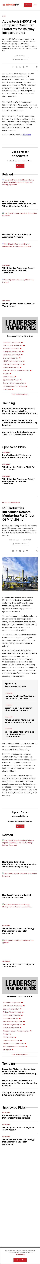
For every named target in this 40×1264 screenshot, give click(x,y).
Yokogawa (7, 389)
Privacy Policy (20, 1254)
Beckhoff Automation (11, 348)
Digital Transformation (11, 502)
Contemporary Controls (11, 355)
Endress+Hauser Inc (10, 358)
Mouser (6, 374)
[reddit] (23, 67)
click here (27, 135)
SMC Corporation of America (14, 386)
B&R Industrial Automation (12, 345)
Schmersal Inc (8, 377)
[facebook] (13, 67)
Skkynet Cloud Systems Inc (13, 383)
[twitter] (20, 67)
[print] (37, 67)
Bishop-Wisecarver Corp (12, 352)
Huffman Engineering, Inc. (12, 364)
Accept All (20, 1260)
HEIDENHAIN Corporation (12, 361)
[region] (20, 1255)
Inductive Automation (11, 367)
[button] (3, 5)
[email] (27, 67)
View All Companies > (20, 394)
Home (4, 16)
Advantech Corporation (11, 342)
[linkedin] (16, 67)
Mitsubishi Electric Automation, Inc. (16, 370)
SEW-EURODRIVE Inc (11, 380)
